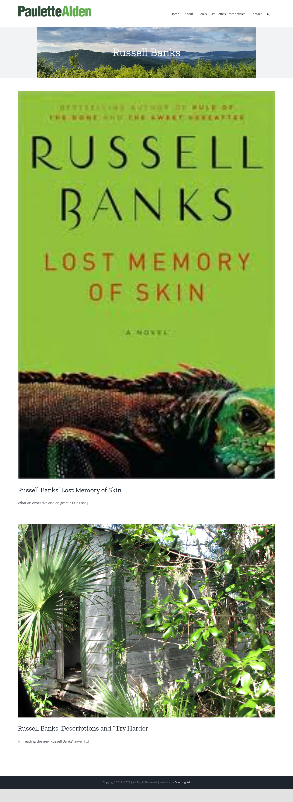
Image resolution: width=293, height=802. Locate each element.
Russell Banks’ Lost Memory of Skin (69, 490)
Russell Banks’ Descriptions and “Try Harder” (84, 728)
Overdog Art (182, 782)
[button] (268, 13)
